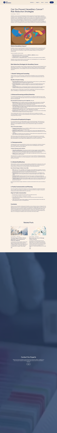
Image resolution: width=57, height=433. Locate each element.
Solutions (32, 2)
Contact (46, 2)
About (42, 2)
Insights (37, 2)
